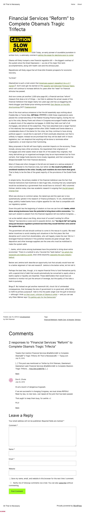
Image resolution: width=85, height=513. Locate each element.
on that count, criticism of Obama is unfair (40, 294)
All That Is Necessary (11, 4)
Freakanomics (30, 107)
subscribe (62, 483)
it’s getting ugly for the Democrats (41, 297)
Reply (17, 374)
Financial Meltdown (50, 320)
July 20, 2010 (20, 382)
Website (12, 469)
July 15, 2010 (20, 358)
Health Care (62, 320)
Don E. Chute (20, 379)
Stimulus (78, 320)
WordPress (77, 506)
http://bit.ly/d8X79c (37, 369)
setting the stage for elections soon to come (55, 55)
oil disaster (70, 320)
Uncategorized (25, 317)
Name (12, 449)
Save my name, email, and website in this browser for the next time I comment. (42, 478)
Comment (13, 425)
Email (11, 459)
